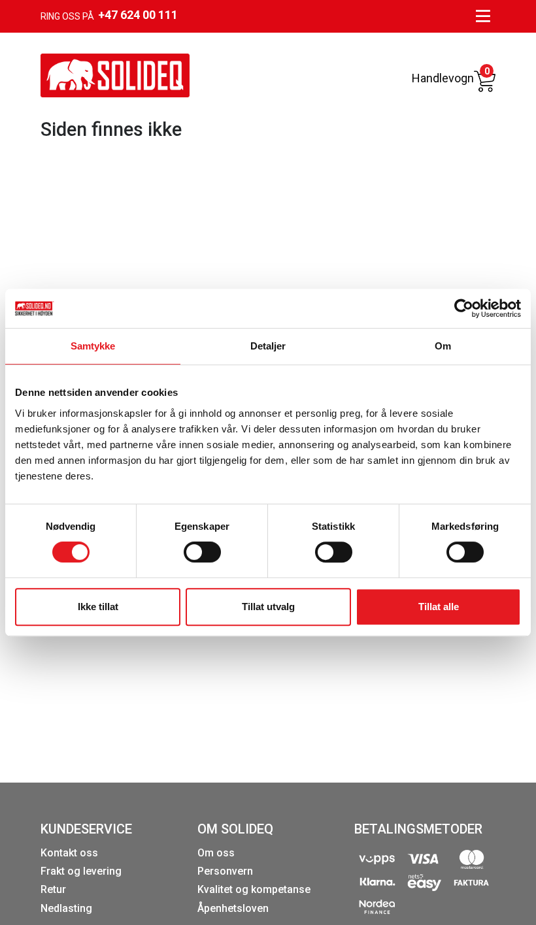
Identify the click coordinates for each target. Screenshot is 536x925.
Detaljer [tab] (268, 345)
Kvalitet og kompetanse (253, 889)
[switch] (202, 552)
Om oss (216, 853)
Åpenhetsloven (233, 908)
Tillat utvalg (268, 606)
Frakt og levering (81, 871)
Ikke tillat (98, 606)
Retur (53, 889)
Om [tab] (443, 345)
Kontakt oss (69, 853)
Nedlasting (66, 908)
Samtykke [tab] (93, 345)
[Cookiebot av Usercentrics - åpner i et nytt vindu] (464, 308)
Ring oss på (109, 15)
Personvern (225, 871)
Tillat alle (438, 606)
